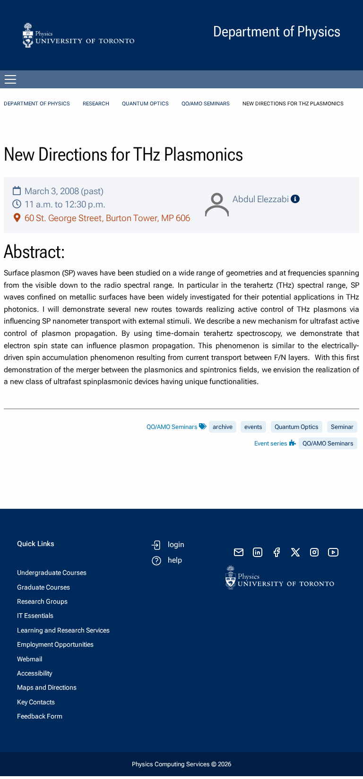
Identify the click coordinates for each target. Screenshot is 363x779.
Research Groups (42, 601)
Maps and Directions (47, 687)
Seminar (342, 426)
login (176, 544)
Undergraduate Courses (51, 572)
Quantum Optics (145, 104)
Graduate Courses (43, 587)
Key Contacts (36, 702)
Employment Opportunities (55, 644)
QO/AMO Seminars (206, 104)
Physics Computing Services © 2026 (181, 764)
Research (96, 104)
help (175, 560)
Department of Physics (37, 104)
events (253, 426)
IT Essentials (35, 615)
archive (223, 426)
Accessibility (34, 673)
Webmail (29, 659)
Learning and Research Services (63, 630)
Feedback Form (39, 716)
